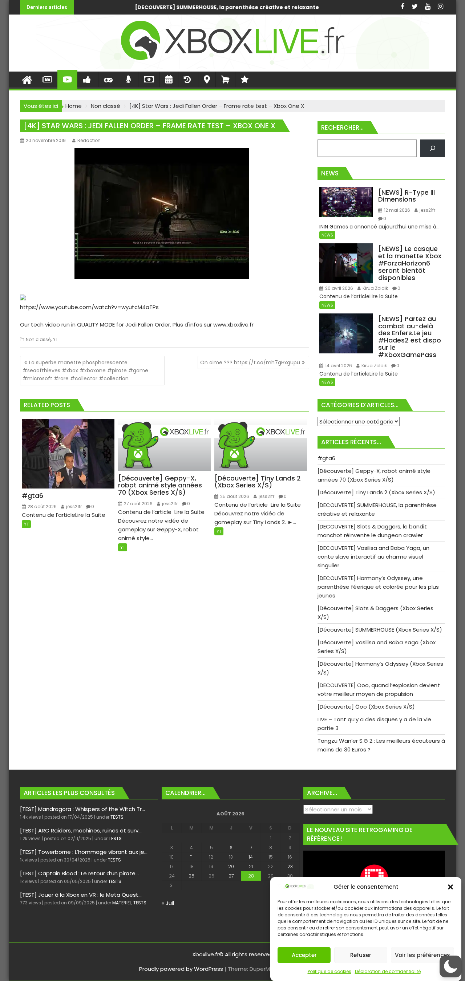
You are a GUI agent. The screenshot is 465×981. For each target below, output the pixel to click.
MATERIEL (122, 903)
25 (191, 876)
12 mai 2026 (396, 210)
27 (231, 876)
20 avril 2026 (338, 288)
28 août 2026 (42, 506)
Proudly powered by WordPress (181, 969)
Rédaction (89, 140)
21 (251, 866)
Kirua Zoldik (374, 288)
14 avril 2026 (338, 365)
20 (231, 866)
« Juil (168, 903)
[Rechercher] (432, 148)
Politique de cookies (329, 971)
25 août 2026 (234, 496)
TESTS (117, 817)
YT (55, 339)
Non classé (38, 339)
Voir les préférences (422, 955)
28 (251, 876)
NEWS (327, 235)
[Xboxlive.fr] (232, 67)
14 (251, 857)
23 (290, 866)
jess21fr (73, 506)
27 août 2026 (138, 503)
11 (191, 857)
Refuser (360, 955)
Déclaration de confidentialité (388, 971)
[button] (450, 887)
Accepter (304, 955)
